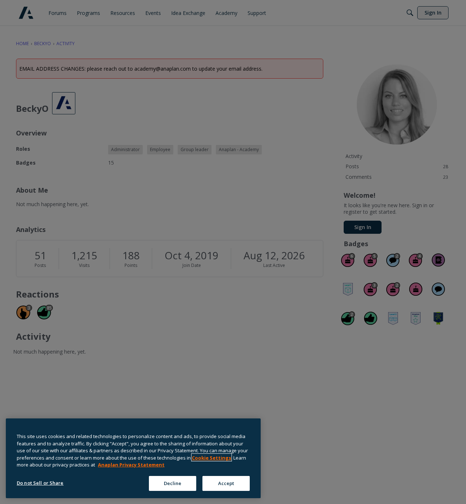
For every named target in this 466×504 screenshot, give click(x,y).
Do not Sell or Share (40, 482)
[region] (133, 458)
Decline (173, 483)
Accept (226, 483)
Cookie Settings (211, 457)
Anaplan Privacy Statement (131, 464)
